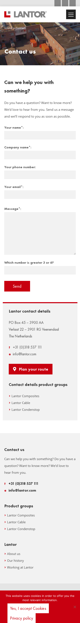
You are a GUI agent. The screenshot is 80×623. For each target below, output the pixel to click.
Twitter (65, 3)
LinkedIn (72, 3)
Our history (15, 560)
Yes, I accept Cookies (28, 608)
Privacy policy (21, 618)
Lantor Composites (25, 396)
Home (8, 28)
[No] (75, 607)
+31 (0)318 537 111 (25, 347)
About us (13, 554)
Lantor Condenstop (26, 409)
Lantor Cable (21, 403)
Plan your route (33, 369)
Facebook (57, 3)
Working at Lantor (20, 567)
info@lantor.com (22, 353)
